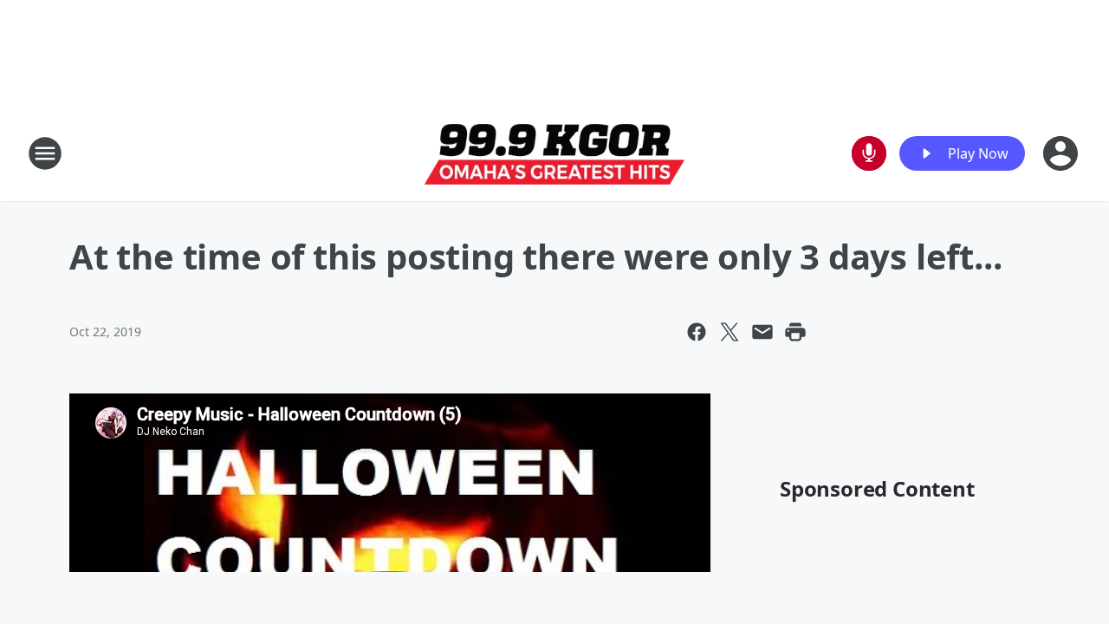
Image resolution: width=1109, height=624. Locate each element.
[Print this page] (795, 332)
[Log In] (1062, 153)
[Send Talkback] (869, 153)
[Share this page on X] (729, 332)
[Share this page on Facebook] (696, 332)
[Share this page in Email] (762, 332)
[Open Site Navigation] (45, 153)
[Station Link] (554, 154)
